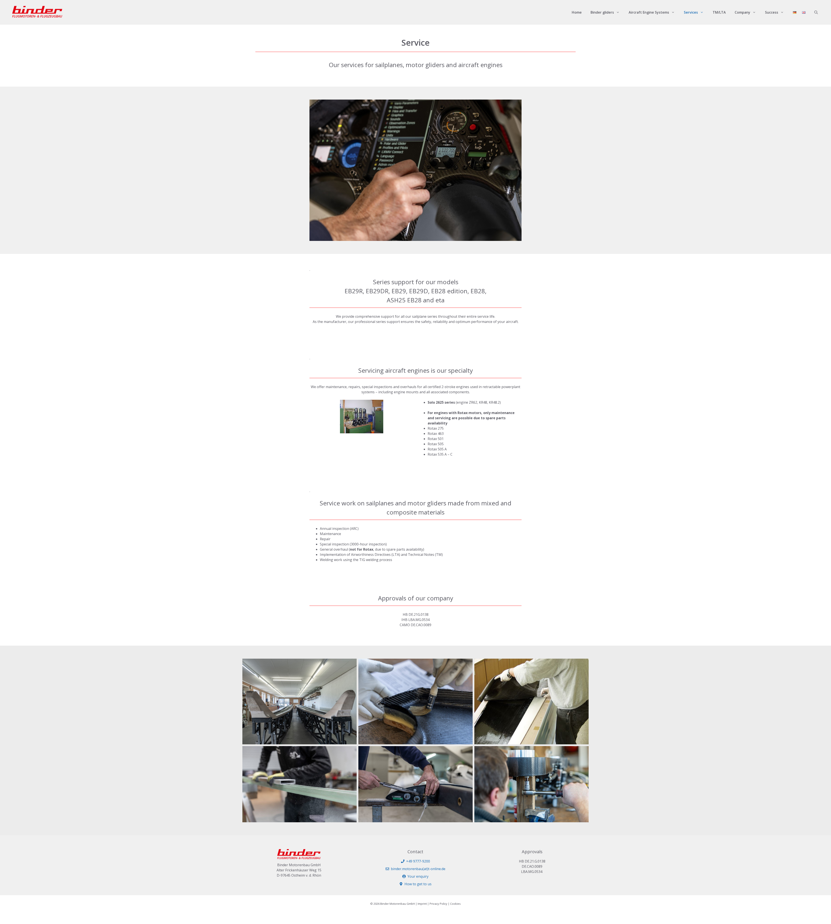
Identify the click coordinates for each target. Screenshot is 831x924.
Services (691, 12)
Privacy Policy (438, 904)
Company (742, 12)
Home (577, 12)
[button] (816, 12)
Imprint (422, 904)
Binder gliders (602, 12)
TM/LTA (719, 12)
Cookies (455, 904)
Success (771, 12)
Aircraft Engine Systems (649, 12)
